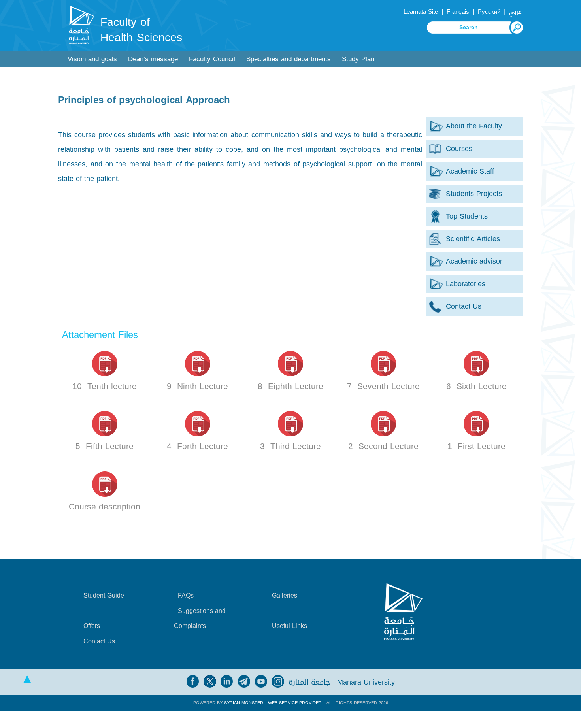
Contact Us (99, 641)
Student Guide (103, 595)
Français (458, 11)
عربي (515, 11)
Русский (489, 11)
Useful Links (289, 626)
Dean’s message (153, 59)
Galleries (284, 595)
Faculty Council (212, 59)
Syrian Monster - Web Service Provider (273, 703)
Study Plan (358, 59)
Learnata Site (421, 11)
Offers (91, 626)
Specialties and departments (288, 59)
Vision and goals (92, 59)
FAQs (186, 595)
